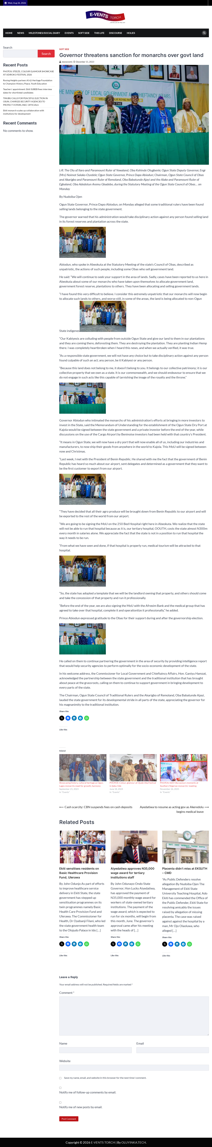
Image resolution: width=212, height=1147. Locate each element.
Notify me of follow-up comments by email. (87, 1092)
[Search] (204, 33)
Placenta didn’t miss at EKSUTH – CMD (184, 871)
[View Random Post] (205, 3)
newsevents (67, 62)
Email (140, 1043)
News (20, 33)
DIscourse (115, 33)
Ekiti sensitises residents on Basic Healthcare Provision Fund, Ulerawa (79, 873)
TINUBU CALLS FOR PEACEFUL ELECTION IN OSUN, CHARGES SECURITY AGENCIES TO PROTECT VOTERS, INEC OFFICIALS (25, 101)
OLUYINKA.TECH (133, 1142)
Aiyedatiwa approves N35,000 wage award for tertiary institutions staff (132, 873)
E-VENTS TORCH (103, 1142)
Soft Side (84, 33)
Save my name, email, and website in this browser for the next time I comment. (105, 1077)
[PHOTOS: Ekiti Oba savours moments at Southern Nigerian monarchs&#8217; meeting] (183, 767)
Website (64, 1061)
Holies (131, 33)
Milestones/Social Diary (44, 33)
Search (7, 47)
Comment (66, 992)
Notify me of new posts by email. (80, 1107)
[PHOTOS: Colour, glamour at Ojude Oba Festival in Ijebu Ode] (133, 767)
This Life (99, 33)
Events (69, 33)
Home (9, 33)
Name (63, 1043)
